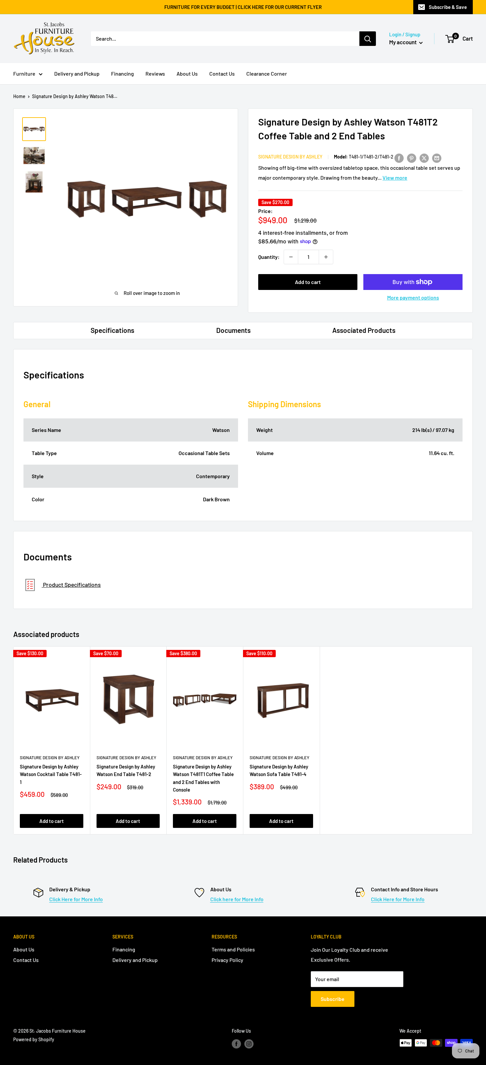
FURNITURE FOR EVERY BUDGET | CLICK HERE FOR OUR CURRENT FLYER (243, 7)
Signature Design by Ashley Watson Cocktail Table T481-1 (51, 774)
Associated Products (363, 330)
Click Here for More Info (76, 899)
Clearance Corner (266, 73)
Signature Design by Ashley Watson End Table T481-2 (126, 770)
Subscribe (332, 999)
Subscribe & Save (448, 7)
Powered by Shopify (33, 1039)
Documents (233, 330)
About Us (187, 73)
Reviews (155, 73)
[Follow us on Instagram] (249, 1043)
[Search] (367, 38)
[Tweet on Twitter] (424, 158)
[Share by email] (436, 158)
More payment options (413, 297)
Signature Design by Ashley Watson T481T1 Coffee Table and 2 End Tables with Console (203, 778)
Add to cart (308, 282)
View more (395, 177)
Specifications (112, 330)
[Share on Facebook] (399, 158)
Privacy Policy (227, 960)
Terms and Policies (233, 949)
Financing (122, 73)
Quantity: (269, 257)
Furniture (24, 73)
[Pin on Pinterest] (411, 158)
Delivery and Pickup (77, 73)
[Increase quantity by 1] (326, 257)
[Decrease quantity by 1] (291, 257)
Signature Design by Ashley (290, 157)
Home (19, 96)
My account (403, 42)
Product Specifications (71, 584)
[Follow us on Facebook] (236, 1043)
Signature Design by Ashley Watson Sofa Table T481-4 (279, 770)
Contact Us (222, 73)
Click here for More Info (236, 899)
